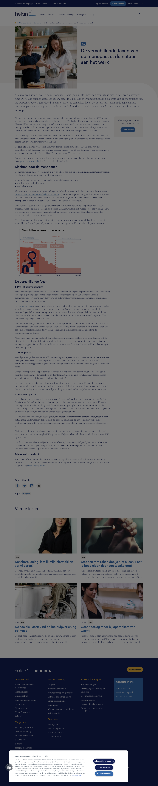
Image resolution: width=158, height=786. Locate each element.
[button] (9, 767)
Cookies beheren (104, 774)
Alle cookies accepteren (104, 761)
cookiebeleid (77, 775)
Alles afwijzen (104, 767)
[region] (68, 766)
